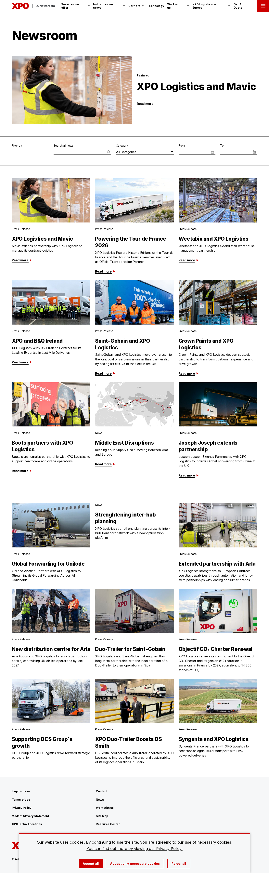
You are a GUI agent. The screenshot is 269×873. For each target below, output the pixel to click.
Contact (101, 791)
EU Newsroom (45, 5)
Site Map (102, 816)
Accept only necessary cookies (135, 864)
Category (122, 145)
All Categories (126, 152)
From (182, 145)
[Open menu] (263, 6)
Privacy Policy (21, 807)
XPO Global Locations (27, 824)
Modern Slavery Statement (30, 816)
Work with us (105, 807)
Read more (145, 103)
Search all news (63, 145)
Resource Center (108, 824)
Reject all (179, 864)
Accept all (91, 864)
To (222, 145)
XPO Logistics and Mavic (196, 86)
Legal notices (21, 791)
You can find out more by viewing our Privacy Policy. (134, 848)
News (100, 799)
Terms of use (21, 799)
